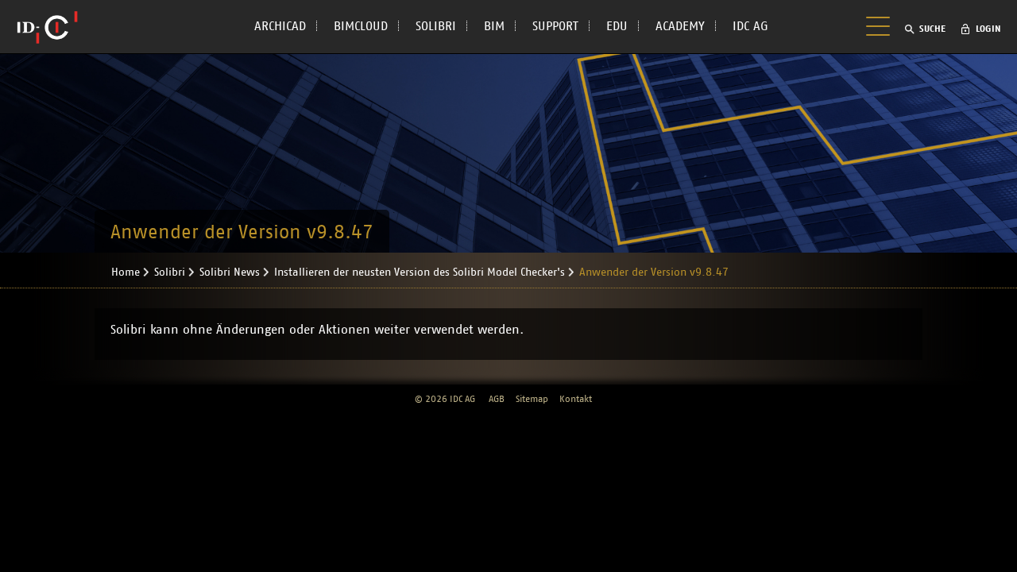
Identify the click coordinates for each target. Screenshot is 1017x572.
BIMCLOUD (361, 26)
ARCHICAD (280, 26)
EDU (617, 26)
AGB (497, 399)
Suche (932, 28)
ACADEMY (680, 26)
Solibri (169, 272)
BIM (494, 26)
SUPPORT (555, 26)
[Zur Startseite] (47, 27)
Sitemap (532, 399)
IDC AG (750, 26)
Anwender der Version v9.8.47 (654, 272)
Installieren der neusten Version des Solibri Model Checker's (419, 272)
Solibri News (229, 272)
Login (988, 28)
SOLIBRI (436, 26)
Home (125, 272)
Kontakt (575, 399)
